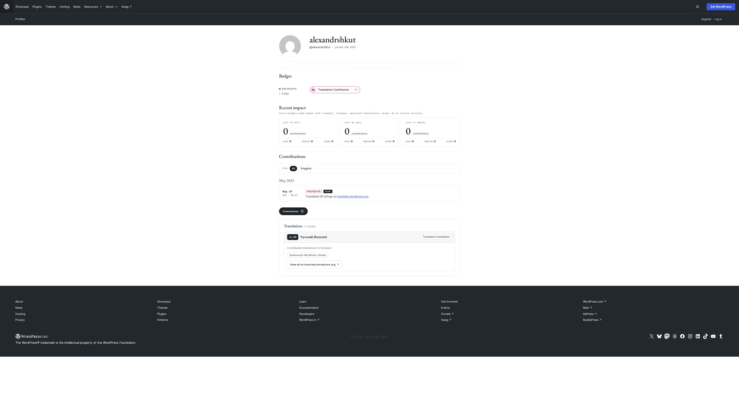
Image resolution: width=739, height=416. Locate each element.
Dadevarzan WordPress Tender (307, 255)
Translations (292, 211)
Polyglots (306, 168)
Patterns (162, 319)
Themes (162, 307)
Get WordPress (720, 6)
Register (706, 19)
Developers (306, 313)
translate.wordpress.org (352, 196)
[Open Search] (697, 6)
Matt (587, 307)
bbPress (590, 313)
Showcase (164, 301)
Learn (302, 301)
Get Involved (449, 301)
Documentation (309, 307)
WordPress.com (594, 301)
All (293, 168)
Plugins (161, 313)
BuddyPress (592, 319)
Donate (447, 313)
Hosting (20, 313)
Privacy (20, 319)
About (19, 301)
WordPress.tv (309, 319)
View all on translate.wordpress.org (312, 264)
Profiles (20, 19)
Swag (446, 319)
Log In (718, 19)
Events (445, 307)
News (19, 307)
